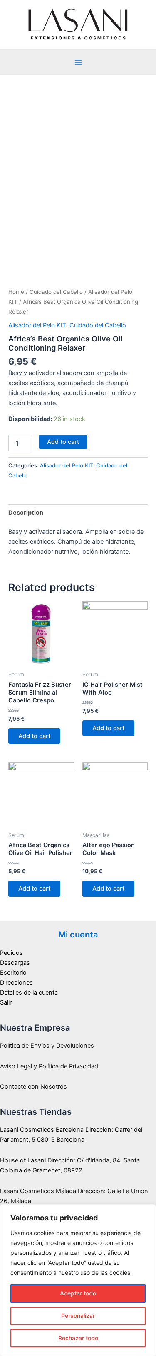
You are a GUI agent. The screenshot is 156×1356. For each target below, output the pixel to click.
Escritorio (13, 972)
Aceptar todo (78, 1293)
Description (25, 512)
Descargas (15, 962)
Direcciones (16, 982)
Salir (6, 1002)
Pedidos (11, 952)
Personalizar (78, 1315)
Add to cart (63, 442)
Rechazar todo (78, 1337)
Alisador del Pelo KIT (37, 325)
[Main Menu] (77, 62)
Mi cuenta (78, 935)
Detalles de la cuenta (29, 992)
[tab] (78, 512)
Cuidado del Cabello (56, 291)
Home (16, 291)
